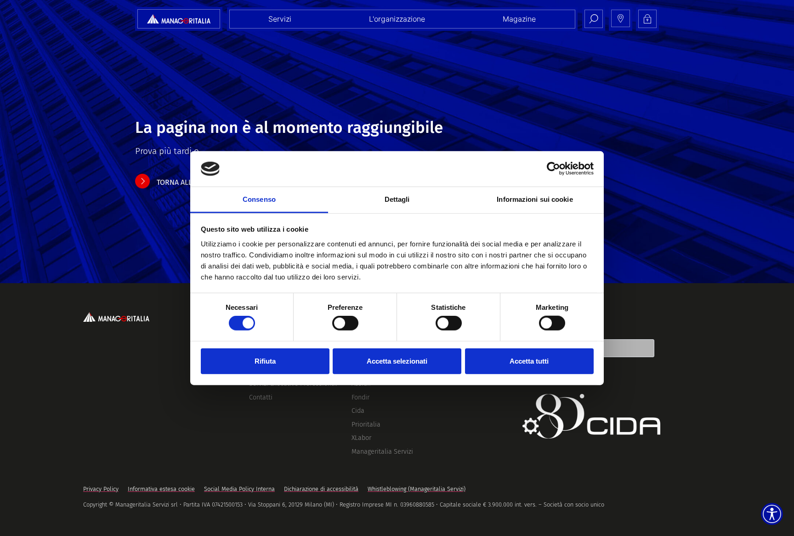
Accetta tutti (529, 361)
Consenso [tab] (259, 199)
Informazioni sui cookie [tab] (535, 199)
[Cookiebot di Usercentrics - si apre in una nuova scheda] (553, 169)
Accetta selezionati (397, 361)
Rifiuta (265, 361)
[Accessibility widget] (772, 514)
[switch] (345, 323)
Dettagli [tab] (397, 199)
